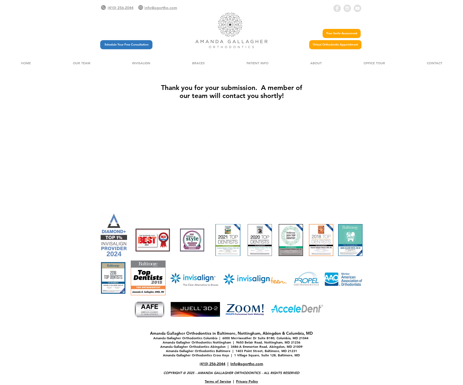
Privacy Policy (247, 381)
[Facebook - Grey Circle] (337, 8)
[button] (81, 63)
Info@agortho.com (246, 363)
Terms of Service (218, 381)
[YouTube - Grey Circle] (357, 8)
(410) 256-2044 (212, 363)
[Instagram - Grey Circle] (347, 8)
